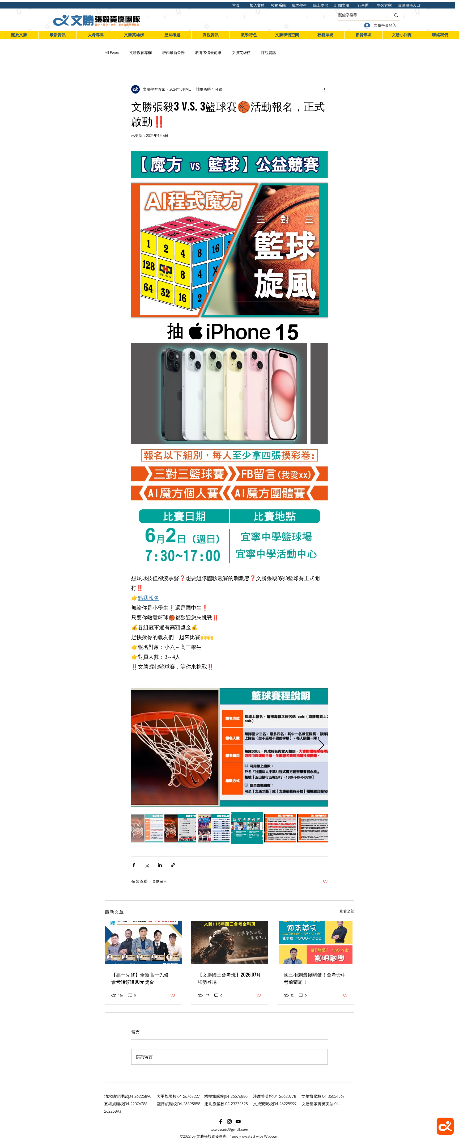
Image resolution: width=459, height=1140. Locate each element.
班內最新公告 (173, 52)
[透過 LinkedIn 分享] (159, 865)
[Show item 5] (280, 828)
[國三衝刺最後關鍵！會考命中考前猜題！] (315, 942)
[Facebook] (221, 1121)
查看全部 (346, 911)
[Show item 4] (247, 828)
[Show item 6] (313, 828)
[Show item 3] (214, 828)
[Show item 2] (180, 828)
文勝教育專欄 (140, 52)
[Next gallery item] (321, 745)
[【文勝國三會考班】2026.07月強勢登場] (229, 942)
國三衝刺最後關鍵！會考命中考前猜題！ (315, 978)
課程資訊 (268, 52)
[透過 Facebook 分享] (133, 865)
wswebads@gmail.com (229, 1129)
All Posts (112, 52)
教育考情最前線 (208, 52)
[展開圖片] (229, 745)
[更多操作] (324, 89)
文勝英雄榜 (241, 52)
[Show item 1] (147, 828)
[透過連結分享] (172, 865)
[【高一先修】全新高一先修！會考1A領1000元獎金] (143, 942)
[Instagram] (229, 1121)
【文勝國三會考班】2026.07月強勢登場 (229, 978)
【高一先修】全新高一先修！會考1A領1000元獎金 (142, 978)
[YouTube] (238, 1121)
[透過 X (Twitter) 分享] (146, 865)
